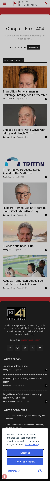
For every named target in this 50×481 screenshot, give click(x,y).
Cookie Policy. (32, 444)
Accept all (25, 452)
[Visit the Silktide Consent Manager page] (40, 471)
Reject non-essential (25, 461)
